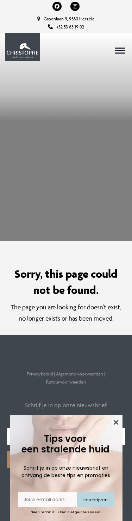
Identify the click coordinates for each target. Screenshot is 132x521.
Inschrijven (95, 499)
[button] (120, 50)
